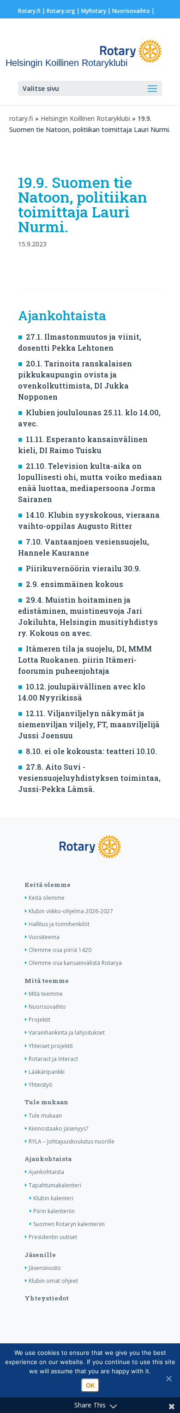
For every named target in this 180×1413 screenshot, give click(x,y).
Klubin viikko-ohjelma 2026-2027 (71, 911)
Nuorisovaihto (131, 11)
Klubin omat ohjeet (53, 1281)
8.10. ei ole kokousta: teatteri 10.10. (91, 751)
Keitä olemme (47, 884)
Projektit (39, 1020)
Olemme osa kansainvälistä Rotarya (75, 963)
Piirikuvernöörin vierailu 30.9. (83, 568)
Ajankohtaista (48, 1159)
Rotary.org (61, 11)
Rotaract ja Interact (53, 1059)
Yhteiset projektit (51, 1046)
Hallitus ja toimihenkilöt (59, 924)
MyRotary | (96, 11)
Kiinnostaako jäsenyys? (58, 1128)
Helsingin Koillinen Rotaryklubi (85, 118)
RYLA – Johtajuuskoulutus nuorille (71, 1141)
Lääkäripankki (47, 1072)
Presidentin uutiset (53, 1237)
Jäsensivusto (45, 1268)
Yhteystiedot (46, 1298)
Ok (90, 1385)
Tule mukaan (46, 1102)
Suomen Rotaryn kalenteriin (69, 1224)
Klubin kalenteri (53, 1198)
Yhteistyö (41, 1085)
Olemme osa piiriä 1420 (60, 950)
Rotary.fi (29, 11)
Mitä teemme (46, 980)
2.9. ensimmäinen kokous (74, 584)
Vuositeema (44, 937)
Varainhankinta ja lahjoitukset (67, 1032)
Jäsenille (40, 1255)
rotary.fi (21, 118)
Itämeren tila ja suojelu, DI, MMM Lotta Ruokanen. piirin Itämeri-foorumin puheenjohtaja (85, 660)
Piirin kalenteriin (54, 1211)
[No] (168, 1378)
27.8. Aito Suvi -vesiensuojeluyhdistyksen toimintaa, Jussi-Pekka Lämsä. (89, 778)
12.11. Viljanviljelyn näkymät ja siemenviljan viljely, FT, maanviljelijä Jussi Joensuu (89, 724)
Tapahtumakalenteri (55, 1185)
